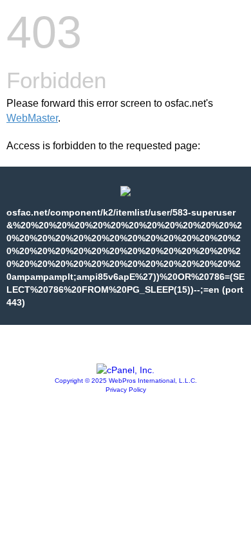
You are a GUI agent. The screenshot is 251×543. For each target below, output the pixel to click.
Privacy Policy (126, 389)
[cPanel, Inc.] (125, 370)
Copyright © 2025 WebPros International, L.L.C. (126, 380)
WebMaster (32, 118)
